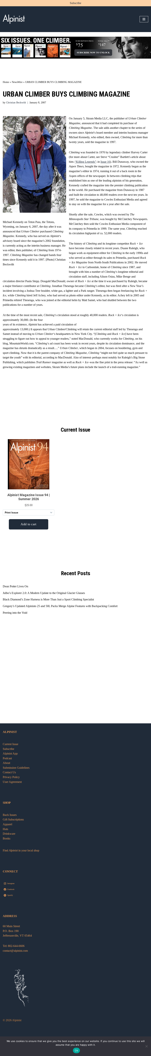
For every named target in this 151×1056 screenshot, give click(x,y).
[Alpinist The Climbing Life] (14, 19)
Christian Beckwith (16, 102)
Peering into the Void (15, 612)
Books (6, 838)
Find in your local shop (21, 850)
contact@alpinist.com (15, 950)
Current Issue (10, 744)
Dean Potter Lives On (15, 586)
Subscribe (75, 3)
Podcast (7, 758)
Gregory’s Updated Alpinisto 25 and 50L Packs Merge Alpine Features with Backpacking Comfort (60, 606)
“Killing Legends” (85, 161)
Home (6, 82)
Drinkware (9, 833)
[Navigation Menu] (144, 19)
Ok (76, 1050)
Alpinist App (10, 753)
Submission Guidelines (16, 767)
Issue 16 (105, 161)
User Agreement (12, 781)
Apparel (7, 824)
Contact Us (9, 772)
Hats (5, 829)
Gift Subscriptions (13, 819)
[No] (146, 1046)
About (6, 762)
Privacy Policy (11, 777)
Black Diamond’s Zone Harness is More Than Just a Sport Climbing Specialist (48, 599)
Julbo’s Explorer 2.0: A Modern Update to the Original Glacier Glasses (44, 593)
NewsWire (17, 82)
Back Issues (10, 814)
